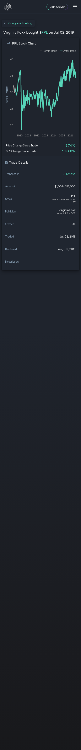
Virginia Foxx (67, 210)
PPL (44, 32)
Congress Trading (20, 23)
